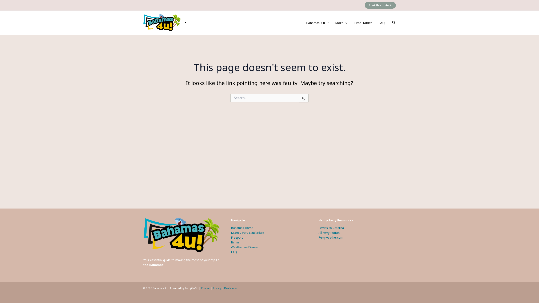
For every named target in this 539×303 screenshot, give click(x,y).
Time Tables (363, 23)
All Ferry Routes (329, 233)
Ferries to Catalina (331, 228)
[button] (380, 5)
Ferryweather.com (331, 237)
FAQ (382, 23)
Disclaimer (230, 288)
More (339, 23)
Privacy (217, 288)
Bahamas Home (242, 228)
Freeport (237, 237)
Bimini (235, 242)
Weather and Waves (245, 247)
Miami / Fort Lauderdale (247, 233)
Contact (205, 288)
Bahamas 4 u (315, 23)
